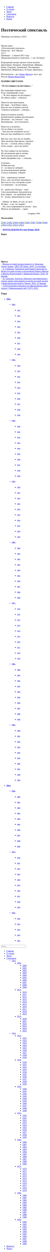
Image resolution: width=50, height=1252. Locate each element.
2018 (18, 902)
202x (13, 913)
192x (13, 304)
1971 (18, 614)
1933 (18, 382)
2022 (18, 929)
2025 (24, 1031)
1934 (18, 388)
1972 (18, 620)
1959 (18, 537)
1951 (18, 493)
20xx (8, 785)
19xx (8, 299)
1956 (18, 520)
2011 (18, 863)
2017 (18, 896)
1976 (18, 642)
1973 (18, 625)
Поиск (9, 19)
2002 (18, 808)
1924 (18, 327)
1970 (18, 609)
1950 (18, 487)
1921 (18, 310)
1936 (18, 399)
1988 (18, 714)
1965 (18, 576)
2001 (18, 802)
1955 (18, 515)
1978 (18, 653)
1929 (18, 354)
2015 (18, 885)
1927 (18, 343)
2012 (18, 869)
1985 (18, 697)
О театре (10, 9)
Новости (10, 16)
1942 (18, 437)
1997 (18, 769)
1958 (18, 531)
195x (13, 482)
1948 (18, 470)
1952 (18, 498)
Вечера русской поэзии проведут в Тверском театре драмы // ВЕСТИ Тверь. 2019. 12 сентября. (23, 265)
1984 (18, 692)
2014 (18, 880)
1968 (18, 592)
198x (13, 664)
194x (13, 421)
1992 (18, 742)
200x (13, 791)
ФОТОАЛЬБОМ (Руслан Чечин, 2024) (21, 229)
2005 (18, 824)
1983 (18, 686)
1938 (18, 409)
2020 (18, 918)
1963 (18, 565)
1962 (18, 559)
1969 (18, 598)
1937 (18, 404)
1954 (18, 509)
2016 (18, 891)
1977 (18, 647)
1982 (18, 681)
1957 (18, 526)
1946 (18, 459)
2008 (18, 841)
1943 (18, 443)
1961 (18, 554)
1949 (18, 476)
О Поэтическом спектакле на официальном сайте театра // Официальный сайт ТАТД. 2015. (24, 287)
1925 (18, 332)
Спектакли (11, 14)
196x (13, 542)
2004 (18, 819)
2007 (18, 835)
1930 (18, 366)
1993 (18, 747)
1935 (18, 393)
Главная (10, 7)
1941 (18, 432)
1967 (18, 586)
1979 (18, 658)
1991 (18, 736)
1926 (18, 338)
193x (13, 360)
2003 (18, 813)
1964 (18, 570)
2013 (18, 874)
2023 (18, 935)
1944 (18, 448)
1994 (18, 753)
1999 (18, 780)
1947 (18, 465)
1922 (18, 316)
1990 (18, 731)
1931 (18, 371)
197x (13, 603)
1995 (18, 758)
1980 (18, 670)
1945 (18, 454)
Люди (9, 11)
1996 (18, 764)
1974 (18, 631)
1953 (18, 504)
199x (13, 725)
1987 (18, 708)
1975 (18, 636)
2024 (18, 941)
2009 (18, 846)
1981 (18, 675)
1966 (18, 581)
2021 (18, 924)
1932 (18, 377)
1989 (18, 719)
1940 (18, 426)
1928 (18, 349)
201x (13, 852)
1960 (18, 548)
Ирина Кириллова (16, 77)
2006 (18, 830)
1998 (18, 775)
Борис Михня (25, 74)
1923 (18, 321)
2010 (18, 858)
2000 (18, 797)
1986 (18, 703)
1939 (18, 415)
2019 (18, 907)
